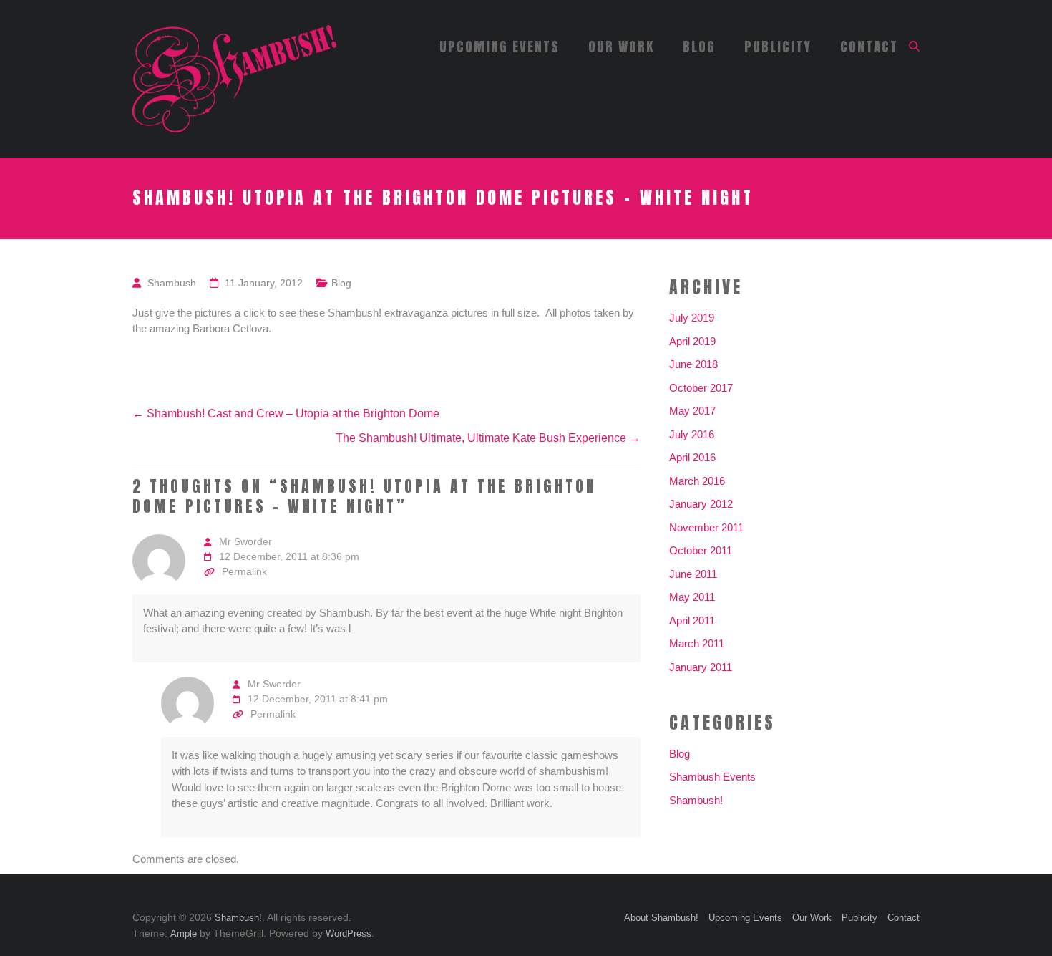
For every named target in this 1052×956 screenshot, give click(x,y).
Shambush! (696, 800)
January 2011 (700, 667)
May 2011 (692, 597)
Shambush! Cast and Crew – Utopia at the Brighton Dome (285, 413)
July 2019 (691, 318)
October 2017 (701, 388)
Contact (869, 47)
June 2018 (693, 364)
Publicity (778, 47)
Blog (699, 47)
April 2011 (692, 620)
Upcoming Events (499, 47)
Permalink (244, 571)
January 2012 (701, 504)
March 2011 (696, 643)
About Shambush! (661, 917)
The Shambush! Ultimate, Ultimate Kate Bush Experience (488, 438)
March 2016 (697, 481)
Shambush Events (712, 777)
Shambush (171, 283)
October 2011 (700, 550)
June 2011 (693, 574)
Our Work (621, 47)
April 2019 (692, 341)
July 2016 (691, 434)
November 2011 (706, 527)
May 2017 (692, 411)
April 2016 (692, 457)
